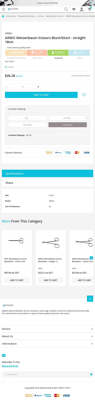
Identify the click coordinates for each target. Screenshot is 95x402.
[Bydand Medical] (13, 9)
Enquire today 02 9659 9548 (47, 3)
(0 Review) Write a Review (81, 75)
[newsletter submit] (91, 374)
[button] (84, 95)
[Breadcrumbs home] (3, 16)
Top (90, 298)
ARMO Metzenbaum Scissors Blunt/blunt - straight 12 (50, 260)
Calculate (67, 125)
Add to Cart (41, 94)
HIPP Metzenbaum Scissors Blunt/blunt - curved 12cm (15, 260)
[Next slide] (91, 257)
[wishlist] (74, 9)
